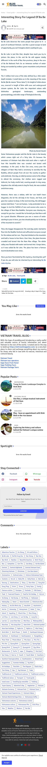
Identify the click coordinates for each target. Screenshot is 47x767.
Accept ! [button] (7, 763)
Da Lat (13, 579)
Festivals (28, 590)
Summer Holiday (18, 663)
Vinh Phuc (35, 705)
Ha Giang (5, 598)
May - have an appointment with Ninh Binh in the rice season (29, 414)
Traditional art (6, 674)
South (21, 655)
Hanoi (15, 602)
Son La (14, 655)
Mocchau (5, 625)
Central (4, 567)
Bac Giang (29, 556)
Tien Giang (5, 670)
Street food (38, 659)
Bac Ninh (5, 560)
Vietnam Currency (8, 689)
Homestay (12, 609)
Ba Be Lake (11, 276)
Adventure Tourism (8, 552)
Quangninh (26, 647)
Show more (40, 306)
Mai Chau (27, 621)
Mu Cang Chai (16, 625)
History (4, 606)
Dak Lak (40, 579)
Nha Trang (38, 628)
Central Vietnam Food (32, 567)
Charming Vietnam (8, 571)
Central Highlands (16, 567)
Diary (24, 583)
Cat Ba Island (39, 564)
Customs (5, 579)
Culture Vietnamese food (34, 575)
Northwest (14, 636)
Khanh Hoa (22, 613)
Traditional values (8, 678)
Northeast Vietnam (36, 632)
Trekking (34, 682)
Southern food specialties (10, 659)
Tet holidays (6, 666)
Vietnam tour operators (10, 360)
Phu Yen (4, 644)
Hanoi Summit (24, 602)
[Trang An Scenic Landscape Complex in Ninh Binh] (6, 386)
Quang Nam (25, 644)
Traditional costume (21, 674)
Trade (31, 670)
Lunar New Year (15, 621)
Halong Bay (5, 602)
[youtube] (25, 744)
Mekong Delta (37, 621)
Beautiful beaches (26, 560)
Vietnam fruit (21, 689)
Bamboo (14, 560)
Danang (4, 583)
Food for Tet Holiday (29, 594)
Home (3, 12)
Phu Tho (36, 640)
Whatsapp (29, 281)
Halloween (34, 598)
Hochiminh (37, 606)
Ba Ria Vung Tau (17, 556)
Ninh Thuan (16, 632)
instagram (13, 479)
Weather (10, 708)
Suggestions (6, 663)
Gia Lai (41, 594)
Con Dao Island (32, 571)
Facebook (16, 281)
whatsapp (37, 474)
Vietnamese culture (8, 705)
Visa (3, 708)
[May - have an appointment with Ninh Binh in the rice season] (6, 415)
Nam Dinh (27, 625)
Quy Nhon (36, 647)
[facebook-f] (18, 744)
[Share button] (35, 281)
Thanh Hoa (38, 666)
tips (13, 670)
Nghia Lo (29, 628)
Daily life (21, 579)
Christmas (21, 571)
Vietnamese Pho (23, 705)
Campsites (10, 564)
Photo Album (16, 640)
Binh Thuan (39, 560)
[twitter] (21, 744)
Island (4, 613)
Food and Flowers (14, 594)
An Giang (21, 552)
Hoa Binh (27, 606)
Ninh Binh (5, 632)
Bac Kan (39, 556)
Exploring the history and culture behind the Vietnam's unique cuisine (28, 428)
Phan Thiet (5, 640)
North (25, 632)
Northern (5, 636)
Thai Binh (16, 666)
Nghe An (20, 628)
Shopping (29, 651)
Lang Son (34, 617)
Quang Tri (16, 647)
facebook (13, 474)
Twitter (23, 281)
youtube (37, 479)
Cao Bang (29, 564)
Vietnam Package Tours (10, 367)
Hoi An (4, 609)
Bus (3, 564)
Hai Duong (14, 598)
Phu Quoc (27, 640)
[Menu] (3, 4)
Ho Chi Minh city (15, 606)
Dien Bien (32, 583)
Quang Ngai (36, 644)
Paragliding (38, 636)
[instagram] (29, 744)
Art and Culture (32, 552)
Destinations (14, 583)
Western (19, 708)
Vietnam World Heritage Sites (12, 697)
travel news (6, 682)
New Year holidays (8, 628)
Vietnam (40, 685)
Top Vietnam (22, 670)
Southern (40, 655)
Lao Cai (4, 621)
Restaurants (6, 651)
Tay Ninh (30, 663)
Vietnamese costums (9, 701)
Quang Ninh (6, 647)
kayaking (12, 613)
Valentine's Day (19, 685)
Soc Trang (5, 655)
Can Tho (20, 564)
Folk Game (37, 590)
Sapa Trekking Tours (8, 365)
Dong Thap (5, 586)
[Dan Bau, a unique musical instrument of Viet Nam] (6, 400)
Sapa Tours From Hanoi (9, 363)
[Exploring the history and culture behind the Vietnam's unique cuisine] (6, 429)
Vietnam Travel (6, 358)
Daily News (31, 579)
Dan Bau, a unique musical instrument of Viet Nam (29, 400)
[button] (39, 4)
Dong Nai (41, 583)
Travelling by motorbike (20, 682)
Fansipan (19, 590)
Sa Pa (15, 651)
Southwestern (27, 659)
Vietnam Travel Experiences (11, 693)
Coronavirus (6, 575)
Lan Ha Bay (24, 617)
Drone (21, 586)
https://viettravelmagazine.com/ (22, 347)
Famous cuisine (7, 590)
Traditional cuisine (37, 674)
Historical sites (37, 602)
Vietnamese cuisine (25, 701)
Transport (20, 678)
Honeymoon (23, 609)
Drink (14, 586)
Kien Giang (32, 613)
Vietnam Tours (34, 689)
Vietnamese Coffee (31, 697)
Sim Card (39, 651)
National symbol (39, 625)
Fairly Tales (30, 586)
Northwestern (26, 636)
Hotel (32, 609)
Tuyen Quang (6, 685)
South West (30, 655)
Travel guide (11, 12)
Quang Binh (14, 644)
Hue (38, 609)
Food (3, 594)
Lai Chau (5, 617)
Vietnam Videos (29, 693)
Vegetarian (31, 685)
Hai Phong (24, 598)
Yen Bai (27, 708)
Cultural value (18, 575)
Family (39, 586)
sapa (21, 651)
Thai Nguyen (27, 666)
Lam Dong (14, 617)
